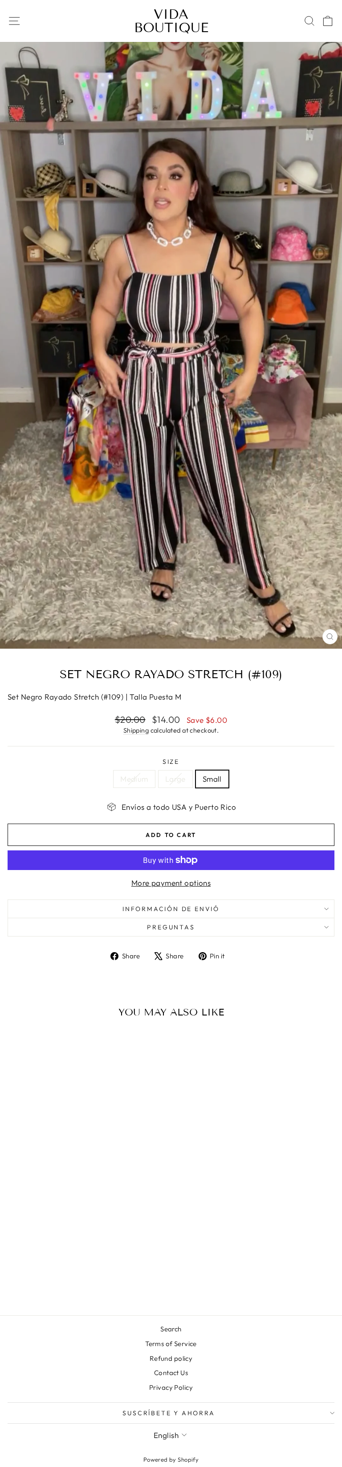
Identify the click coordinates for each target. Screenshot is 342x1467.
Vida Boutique (171, 21)
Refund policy (171, 1358)
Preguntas (171, 927)
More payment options (171, 882)
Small (212, 778)
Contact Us (171, 1372)
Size (171, 762)
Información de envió (171, 909)
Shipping (136, 730)
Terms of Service (171, 1343)
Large (175, 778)
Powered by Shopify (171, 1459)
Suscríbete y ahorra (168, 1413)
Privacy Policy (171, 1387)
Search (171, 1329)
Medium (134, 778)
